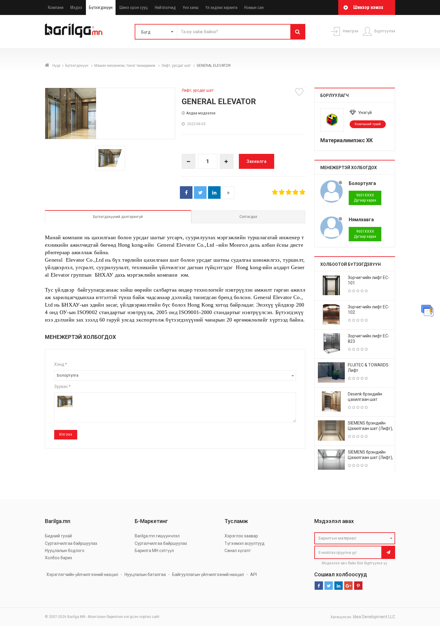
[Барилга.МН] (73, 30)
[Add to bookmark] (300, 92)
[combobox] (175, 375)
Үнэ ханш (190, 7)
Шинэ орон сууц (133, 7)
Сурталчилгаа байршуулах (71, 543)
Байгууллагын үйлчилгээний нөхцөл (208, 574)
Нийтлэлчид (165, 7)
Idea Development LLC (374, 616)
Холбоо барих (58, 557)
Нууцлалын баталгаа (145, 574)
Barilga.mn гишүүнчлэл (157, 535)
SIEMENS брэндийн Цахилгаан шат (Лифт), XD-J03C (370, 428)
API (253, 574)
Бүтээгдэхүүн (101, 7)
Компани (55, 7)
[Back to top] (424, 591)
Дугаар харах (365, 197)
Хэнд (60, 364)
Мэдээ (76, 7)
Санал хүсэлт (237, 550)
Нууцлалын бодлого (64, 550)
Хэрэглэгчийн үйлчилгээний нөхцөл (82, 574)
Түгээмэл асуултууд (244, 543)
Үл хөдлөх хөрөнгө (221, 7)
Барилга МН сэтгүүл (154, 550)
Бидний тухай (58, 535)
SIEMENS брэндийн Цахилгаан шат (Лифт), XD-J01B (370, 457)
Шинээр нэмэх (368, 7)
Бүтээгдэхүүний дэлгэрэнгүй (118, 217)
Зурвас (62, 386)
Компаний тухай (368, 124)
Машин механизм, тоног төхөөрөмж (125, 65)
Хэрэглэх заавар (241, 535)
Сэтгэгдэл (248, 217)
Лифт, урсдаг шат (176, 65)
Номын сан (254, 7)
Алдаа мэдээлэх (201, 113)
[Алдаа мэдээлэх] (427, 311)
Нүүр (56, 65)
